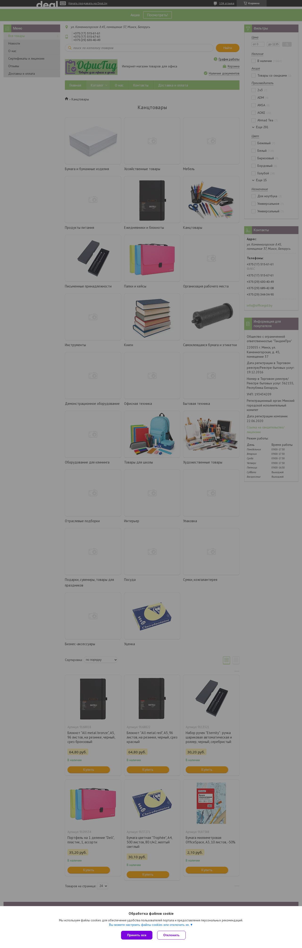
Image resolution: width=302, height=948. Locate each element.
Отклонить (171, 935)
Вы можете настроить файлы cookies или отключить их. (149, 925)
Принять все (136, 935)
